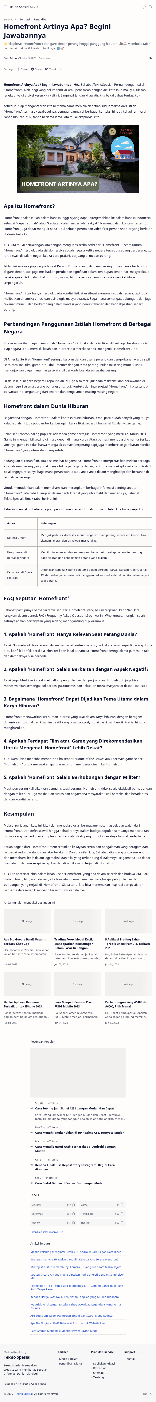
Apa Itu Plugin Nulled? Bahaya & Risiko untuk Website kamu (68, 1323)
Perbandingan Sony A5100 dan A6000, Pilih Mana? (126, 1004)
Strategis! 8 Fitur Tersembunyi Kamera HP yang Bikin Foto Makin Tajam (75, 1267)
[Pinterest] (23, 1384)
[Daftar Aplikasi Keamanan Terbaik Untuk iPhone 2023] (27, 984)
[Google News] (38, 1384)
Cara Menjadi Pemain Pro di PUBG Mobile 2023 (74, 1004)
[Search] (150, 7)
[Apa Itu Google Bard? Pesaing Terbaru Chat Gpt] (27, 921)
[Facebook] (9, 1384)
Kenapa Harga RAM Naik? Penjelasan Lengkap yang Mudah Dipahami (74, 1297)
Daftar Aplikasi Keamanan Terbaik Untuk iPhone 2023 (23, 1004)
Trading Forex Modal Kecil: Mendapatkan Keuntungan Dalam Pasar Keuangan (73, 943)
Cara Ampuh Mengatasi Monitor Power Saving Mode (63, 1331)
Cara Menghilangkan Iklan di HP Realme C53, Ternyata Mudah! (80, 1132)
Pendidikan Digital (71, 1363)
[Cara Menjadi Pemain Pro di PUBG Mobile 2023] (77, 984)
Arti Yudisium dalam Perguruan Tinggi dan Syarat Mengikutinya (71, 1315)
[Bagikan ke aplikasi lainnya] (61, 69)
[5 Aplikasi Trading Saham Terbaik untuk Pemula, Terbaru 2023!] (128, 921)
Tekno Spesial (19, 7)
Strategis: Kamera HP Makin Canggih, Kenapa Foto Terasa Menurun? (74, 1259)
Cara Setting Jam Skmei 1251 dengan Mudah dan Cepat (74, 1108)
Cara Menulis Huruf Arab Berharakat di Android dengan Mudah (75, 1149)
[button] (144, 7)
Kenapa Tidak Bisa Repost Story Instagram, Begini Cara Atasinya (75, 1167)
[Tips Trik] (53, 1177)
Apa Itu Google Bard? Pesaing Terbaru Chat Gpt (25, 941)
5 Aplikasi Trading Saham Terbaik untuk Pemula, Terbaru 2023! (127, 943)
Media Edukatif (68, 1359)
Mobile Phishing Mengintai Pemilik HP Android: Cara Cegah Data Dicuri (76, 1252)
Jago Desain (84, 1394)
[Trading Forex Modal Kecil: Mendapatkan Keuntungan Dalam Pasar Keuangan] (77, 921)
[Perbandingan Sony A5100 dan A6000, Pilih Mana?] (128, 984)
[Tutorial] (54, 1103)
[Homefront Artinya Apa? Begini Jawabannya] (78, 159)
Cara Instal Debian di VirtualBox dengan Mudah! (70, 1183)
